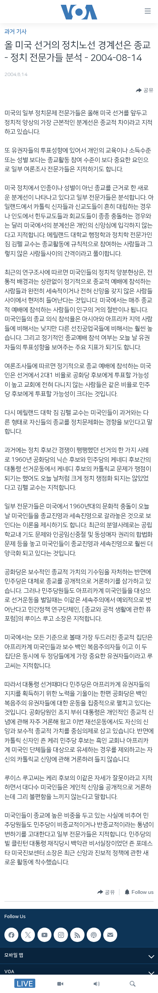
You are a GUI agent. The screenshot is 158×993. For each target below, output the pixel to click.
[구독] (110, 935)
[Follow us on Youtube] (44, 935)
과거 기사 (15, 32)
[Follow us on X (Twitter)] (28, 935)
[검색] (133, 984)
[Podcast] (94, 935)
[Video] (60, 984)
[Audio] (97, 984)
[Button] (145, 90)
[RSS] (77, 935)
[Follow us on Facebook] (11, 935)
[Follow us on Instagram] (61, 935)
